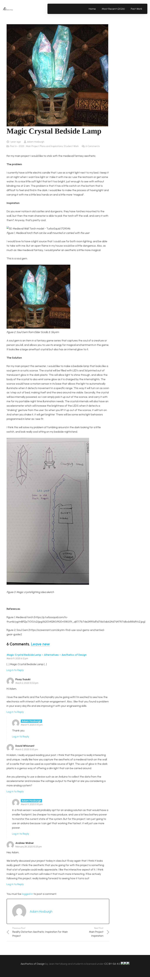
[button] (144, 8)
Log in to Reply (15, 670)
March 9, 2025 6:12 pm (17, 658)
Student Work (71, 146)
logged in (27, 894)
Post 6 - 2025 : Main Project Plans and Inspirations (36, 146)
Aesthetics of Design (33, 963)
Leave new (40, 644)
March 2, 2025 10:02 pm (26, 683)
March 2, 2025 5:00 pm (26, 749)
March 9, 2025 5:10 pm (32, 725)
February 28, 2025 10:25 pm (28, 846)
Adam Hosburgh (35, 141)
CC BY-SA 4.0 (112, 963)
